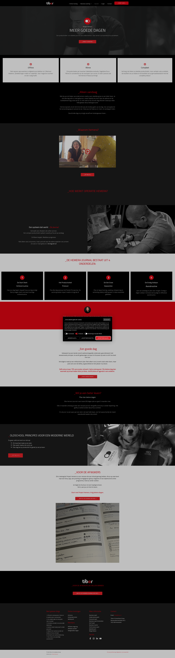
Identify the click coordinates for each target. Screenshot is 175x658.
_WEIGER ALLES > (72, 338)
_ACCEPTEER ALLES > (103, 338)
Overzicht (107, 320)
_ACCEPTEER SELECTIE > (87, 338)
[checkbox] (69, 334)
